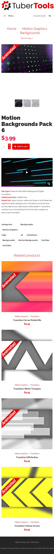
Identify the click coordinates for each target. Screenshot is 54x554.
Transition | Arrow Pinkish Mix (27, 320)
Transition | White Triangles (27, 389)
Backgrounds (30, 33)
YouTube (45, 240)
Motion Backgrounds (28, 240)
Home (11, 29)
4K (22, 235)
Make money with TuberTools (27, 542)
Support (3, 548)
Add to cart (22, 146)
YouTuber (6, 245)
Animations (32, 235)
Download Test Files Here (43, 548)
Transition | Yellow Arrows (27, 526)
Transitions (35, 316)
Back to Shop (26, 38)
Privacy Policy (14, 548)
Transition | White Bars (27, 457)
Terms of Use (26, 548)
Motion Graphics (34, 29)
